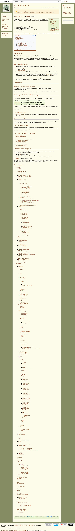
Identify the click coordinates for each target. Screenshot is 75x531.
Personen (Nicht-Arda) (22, 435)
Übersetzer (20, 453)
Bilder (21, 209)
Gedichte (22, 344)
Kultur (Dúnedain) (24, 313)
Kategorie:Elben (49, 74)
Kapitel (19, 441)
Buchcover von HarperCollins (26, 201)
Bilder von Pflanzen (24, 232)
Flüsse (22, 282)
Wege (22, 327)
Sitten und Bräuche (23, 352)
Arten (21, 357)
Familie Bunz (24, 385)
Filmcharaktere (21, 464)
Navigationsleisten (21, 244)
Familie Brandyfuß (24, 472)
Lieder (22, 349)
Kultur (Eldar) (23, 314)
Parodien (18, 481)
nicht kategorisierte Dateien (21, 141)
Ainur (22, 359)
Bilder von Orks (24, 231)
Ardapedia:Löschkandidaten (23, 251)
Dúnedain (25, 414)
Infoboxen (20, 241)
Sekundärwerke (19, 457)
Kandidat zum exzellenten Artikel (24, 175)
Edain (23, 412)
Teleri (23, 370)
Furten (23, 284)
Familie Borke (23, 469)
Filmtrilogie (20, 474)
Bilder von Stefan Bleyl (25, 194)
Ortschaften (22, 296)
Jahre (22, 308)
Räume (23, 322)
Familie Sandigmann (26, 404)
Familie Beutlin (25, 379)
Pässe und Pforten (23, 298)
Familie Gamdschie (26, 387)
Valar (23, 363)
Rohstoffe (20, 431)
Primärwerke (18, 263)
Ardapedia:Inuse (21, 250)
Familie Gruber (25, 388)
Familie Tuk (24, 409)
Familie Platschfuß (25, 402)
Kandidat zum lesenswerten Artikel (25, 176)
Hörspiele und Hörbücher (22, 477)
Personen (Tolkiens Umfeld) (22, 510)
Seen (22, 288)
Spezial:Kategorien (32, 33)
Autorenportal (17, 16)
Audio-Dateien (22, 208)
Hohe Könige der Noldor (28, 369)
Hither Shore (22, 486)
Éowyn (15, 104)
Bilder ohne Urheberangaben (24, 260)
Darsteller (20, 463)
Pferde (22, 274)
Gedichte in (28, 346)
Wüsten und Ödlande (24, 303)
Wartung (18, 247)
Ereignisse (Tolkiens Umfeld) (22, 494)
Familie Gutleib (25, 392)
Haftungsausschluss (17, 530)
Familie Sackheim (25, 403)
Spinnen (22, 422)
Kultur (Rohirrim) (24, 317)
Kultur (19, 310)
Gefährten (23, 428)
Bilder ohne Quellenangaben (23, 259)
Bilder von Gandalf (25, 216)
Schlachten (22, 306)
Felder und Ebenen (23, 278)
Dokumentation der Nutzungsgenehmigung (28, 205)
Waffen (22, 337)
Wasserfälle (23, 289)
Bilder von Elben (24, 218)
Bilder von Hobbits (24, 221)
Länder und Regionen (24, 294)
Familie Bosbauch (24, 471)
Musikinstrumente (24, 334)
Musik (18, 479)
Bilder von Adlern (24, 210)
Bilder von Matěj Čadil (25, 188)
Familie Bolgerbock (24, 468)
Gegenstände (22, 330)
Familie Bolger (25, 382)
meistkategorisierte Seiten (21, 145)
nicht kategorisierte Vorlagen (21, 144)
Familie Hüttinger (25, 395)
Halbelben (23, 376)
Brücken (22, 319)
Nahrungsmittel (23, 351)
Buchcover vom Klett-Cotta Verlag (27, 202)
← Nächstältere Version (25, 12)
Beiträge (38, 11)
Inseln (21, 293)
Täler (21, 299)
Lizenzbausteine (21, 242)
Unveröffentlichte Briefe (24, 440)
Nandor (25, 371)
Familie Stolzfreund (24, 473)
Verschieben (35, 121)
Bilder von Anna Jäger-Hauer (26, 186)
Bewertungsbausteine (22, 174)
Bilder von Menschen (25, 230)
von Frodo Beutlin (25, 223)
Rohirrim (25, 416)
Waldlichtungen (24, 302)
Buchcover (22, 197)
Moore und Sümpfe (23, 295)
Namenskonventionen (55, 29)
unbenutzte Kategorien (20, 137)
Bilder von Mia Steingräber (26, 189)
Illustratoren (19, 478)
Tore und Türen (25, 323)
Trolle (22, 424)
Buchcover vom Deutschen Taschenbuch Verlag (30, 200)
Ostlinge (23, 417)
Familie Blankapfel (24, 467)
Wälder (21, 300)
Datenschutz (3, 530)
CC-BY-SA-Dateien (23, 180)
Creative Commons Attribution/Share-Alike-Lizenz (25, 517)
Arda (18, 265)
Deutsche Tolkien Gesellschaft (25, 505)
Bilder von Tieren (24, 233)
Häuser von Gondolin (25, 429)
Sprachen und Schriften (24, 353)
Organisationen (20, 501)
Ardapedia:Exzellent (22, 171)
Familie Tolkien (21, 512)
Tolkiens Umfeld (19, 491)
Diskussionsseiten (21, 70)
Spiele (18, 487)
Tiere (21, 273)
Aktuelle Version (32, 12)
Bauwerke (22, 318)
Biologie (19, 267)
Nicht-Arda (19, 433)
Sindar (25, 373)
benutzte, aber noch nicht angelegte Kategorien (25, 139)
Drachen (22, 364)
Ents (22, 375)
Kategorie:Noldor (19, 76)
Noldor (23, 367)
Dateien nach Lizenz (22, 179)
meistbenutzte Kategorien (21, 136)
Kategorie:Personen (53, 73)
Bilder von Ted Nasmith (25, 196)
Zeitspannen (22, 307)
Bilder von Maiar (24, 214)
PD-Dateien (22, 182)
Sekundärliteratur (20, 483)
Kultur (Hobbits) (24, 315)
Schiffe (22, 335)
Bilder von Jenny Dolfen (25, 187)
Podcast (18, 482)
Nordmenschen (27, 415)
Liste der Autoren (48, 517)
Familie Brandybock (26, 383)
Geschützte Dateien (23, 183)
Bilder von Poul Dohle (25, 192)
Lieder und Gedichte (23, 343)
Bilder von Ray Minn (25, 193)
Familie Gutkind (25, 390)
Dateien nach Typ (21, 206)
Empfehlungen (52, 30)
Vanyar (23, 374)
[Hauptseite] (6, 8)
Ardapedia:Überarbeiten (23, 255)
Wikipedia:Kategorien (31, 516)
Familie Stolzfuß (25, 407)
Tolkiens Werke (20, 437)
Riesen (22, 420)
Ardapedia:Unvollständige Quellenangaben (26, 254)
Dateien (18, 177)
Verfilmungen (19, 460)
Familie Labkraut (25, 397)
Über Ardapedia (9, 530)
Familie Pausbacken (26, 400)
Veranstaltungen (21, 498)
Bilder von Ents (24, 219)
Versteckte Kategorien (22, 262)
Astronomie (20, 266)
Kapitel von (24, 442)
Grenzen (21, 290)
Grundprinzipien (53, 21)
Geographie (20, 276)
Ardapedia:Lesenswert (22, 172)
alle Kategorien (19, 135)
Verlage (19, 455)
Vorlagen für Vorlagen (22, 245)
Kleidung (22, 332)
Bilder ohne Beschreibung (23, 257)
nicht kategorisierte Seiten (21, 142)
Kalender (21, 339)
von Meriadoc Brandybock (27, 226)
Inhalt (51, 22)
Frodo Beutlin (17, 102)
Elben (22, 366)
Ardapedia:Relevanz (22, 253)
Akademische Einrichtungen (23, 502)
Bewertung (19, 170)
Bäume (22, 270)
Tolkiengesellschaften (22, 503)
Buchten (22, 281)
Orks (22, 419)
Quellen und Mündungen (27, 285)
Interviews (19, 499)
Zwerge (22, 425)
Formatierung (52, 23)
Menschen (23, 410)
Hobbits (22, 378)
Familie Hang (24, 393)
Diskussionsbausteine (22, 240)
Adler (22, 421)
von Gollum (24, 225)
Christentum (19, 493)
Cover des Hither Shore (25, 204)
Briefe (19, 438)
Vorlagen (17, 158)
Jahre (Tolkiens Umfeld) (22, 497)
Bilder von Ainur (24, 212)
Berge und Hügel (23, 277)
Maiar (23, 360)
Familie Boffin (25, 380)
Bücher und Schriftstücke (25, 331)
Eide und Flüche (23, 328)
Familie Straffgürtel (26, 408)
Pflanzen (21, 269)
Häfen (22, 326)
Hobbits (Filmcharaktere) (24, 465)
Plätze (22, 325)
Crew (19, 461)
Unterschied (19, 12)
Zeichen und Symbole (24, 354)
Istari (25, 362)
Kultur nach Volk (23, 311)
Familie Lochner (25, 399)
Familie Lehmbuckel (26, 398)
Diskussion (34, 11)
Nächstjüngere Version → (45, 12)
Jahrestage (23, 340)
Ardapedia (6, 1)
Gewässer (21, 280)
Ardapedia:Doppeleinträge (23, 249)
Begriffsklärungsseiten (22, 68)
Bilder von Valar (24, 213)
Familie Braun (25, 384)
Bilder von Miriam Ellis (25, 191)
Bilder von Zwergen (25, 235)
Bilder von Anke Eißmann (26, 184)
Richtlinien (23, 16)
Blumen (22, 272)
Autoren (18, 458)
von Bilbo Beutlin (25, 222)
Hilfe (18, 236)
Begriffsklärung (54, 27)
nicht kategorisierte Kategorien (22, 140)
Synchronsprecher (21, 476)
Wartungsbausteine (22, 246)
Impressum (24, 530)
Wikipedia (49, 516)
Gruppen (21, 426)
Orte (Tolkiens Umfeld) (21, 509)
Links (51, 24)
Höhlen (21, 291)
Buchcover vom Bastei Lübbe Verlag (28, 198)
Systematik (28, 16)
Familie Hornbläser (26, 394)
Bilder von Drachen (24, 217)
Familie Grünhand (25, 389)
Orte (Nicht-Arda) (21, 434)
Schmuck (22, 336)
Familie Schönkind (25, 405)
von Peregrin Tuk (25, 227)
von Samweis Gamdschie (27, 228)
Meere (22, 286)
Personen (20, 356)
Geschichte (20, 304)
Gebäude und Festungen (25, 321)
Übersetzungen (21, 454)
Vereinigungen (21, 508)
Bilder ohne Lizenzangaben (23, 258)
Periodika (20, 485)
